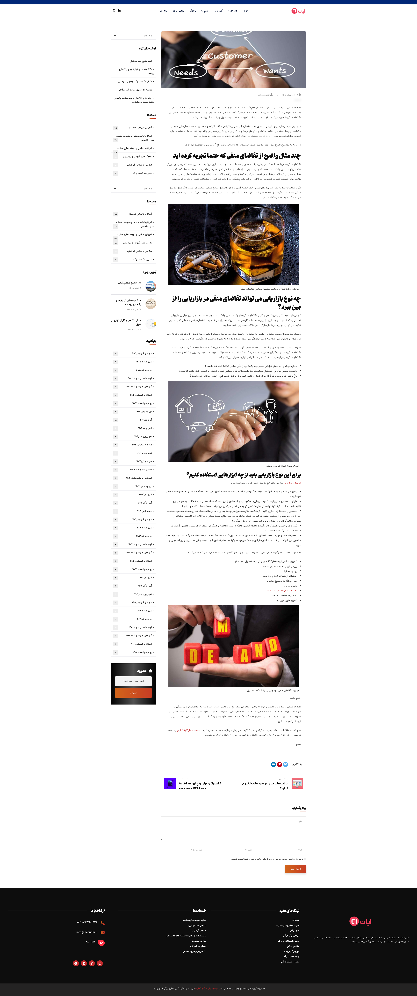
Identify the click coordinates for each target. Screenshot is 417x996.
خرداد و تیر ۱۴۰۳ (133, 536)
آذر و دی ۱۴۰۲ (133, 577)
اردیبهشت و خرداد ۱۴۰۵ (133, 378)
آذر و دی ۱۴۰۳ (133, 494)
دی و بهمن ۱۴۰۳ (133, 486)
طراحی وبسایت (199, 941)
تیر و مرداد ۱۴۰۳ (133, 528)
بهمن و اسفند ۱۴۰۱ (133, 652)
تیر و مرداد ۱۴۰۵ (133, 362)
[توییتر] (285, 764)
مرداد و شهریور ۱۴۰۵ (133, 353)
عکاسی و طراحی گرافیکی (133, 165)
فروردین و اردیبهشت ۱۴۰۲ (133, 636)
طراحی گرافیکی (199, 931)
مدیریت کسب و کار (133, 173)
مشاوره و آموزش (198, 946)
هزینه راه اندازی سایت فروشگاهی (135, 90)
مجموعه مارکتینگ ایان (189, 730)
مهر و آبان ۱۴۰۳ (133, 511)
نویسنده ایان (263, 95)
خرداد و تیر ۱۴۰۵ (133, 370)
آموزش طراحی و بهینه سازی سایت (133, 149)
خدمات (295, 920)
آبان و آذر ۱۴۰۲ (133, 586)
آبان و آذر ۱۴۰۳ (133, 503)
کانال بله (90, 942)
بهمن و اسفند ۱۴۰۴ (133, 403)
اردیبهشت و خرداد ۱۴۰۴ (133, 470)
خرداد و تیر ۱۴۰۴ (133, 461)
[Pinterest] (279, 764)
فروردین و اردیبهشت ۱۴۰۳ (133, 553)
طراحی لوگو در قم (291, 936)
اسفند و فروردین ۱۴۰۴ (133, 395)
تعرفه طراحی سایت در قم (287, 925)
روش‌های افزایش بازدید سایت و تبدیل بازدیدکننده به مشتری (134, 100)
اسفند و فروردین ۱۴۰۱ (133, 644)
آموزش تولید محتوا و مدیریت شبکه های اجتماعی (134, 138)
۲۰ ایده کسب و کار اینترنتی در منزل (134, 81)
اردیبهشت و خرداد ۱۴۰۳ (133, 544)
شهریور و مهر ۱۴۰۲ (133, 594)
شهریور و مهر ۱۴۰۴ (133, 436)
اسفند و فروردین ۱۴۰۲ (133, 561)
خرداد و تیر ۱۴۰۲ (133, 619)
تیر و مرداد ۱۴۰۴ (133, 453)
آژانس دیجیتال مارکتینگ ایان (208, 988)
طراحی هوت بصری (197, 925)
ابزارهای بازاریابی (292, 483)
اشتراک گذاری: (299, 764)
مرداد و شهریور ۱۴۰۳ (133, 519)
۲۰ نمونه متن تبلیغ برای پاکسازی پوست (136, 71)
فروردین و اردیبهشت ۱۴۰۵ (133, 387)
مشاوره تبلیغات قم (290, 962)
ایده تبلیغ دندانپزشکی (141, 61)
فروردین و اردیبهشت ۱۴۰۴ (133, 478)
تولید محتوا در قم (291, 957)
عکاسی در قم (293, 946)
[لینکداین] (273, 764)
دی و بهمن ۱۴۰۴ (133, 411)
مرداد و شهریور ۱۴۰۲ (133, 602)
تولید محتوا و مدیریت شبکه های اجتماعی (186, 936)
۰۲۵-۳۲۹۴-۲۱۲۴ (87, 922)
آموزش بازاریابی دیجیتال (133, 128)
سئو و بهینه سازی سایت (194, 920)
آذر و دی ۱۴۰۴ (133, 420)
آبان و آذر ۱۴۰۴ (133, 428)
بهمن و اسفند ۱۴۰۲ (133, 569)
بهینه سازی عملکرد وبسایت (282, 590)
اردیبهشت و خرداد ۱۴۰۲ (133, 627)
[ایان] (298, 11)
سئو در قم (294, 931)
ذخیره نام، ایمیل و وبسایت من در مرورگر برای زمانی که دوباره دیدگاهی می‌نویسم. (266, 859)
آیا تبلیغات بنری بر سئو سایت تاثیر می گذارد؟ (264, 786)
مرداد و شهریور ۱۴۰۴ (133, 445)
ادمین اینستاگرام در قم (288, 941)
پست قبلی (283, 779)
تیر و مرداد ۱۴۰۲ (133, 611)
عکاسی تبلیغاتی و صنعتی (194, 951)
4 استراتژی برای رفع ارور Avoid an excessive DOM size (200, 786)
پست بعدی (183, 779)
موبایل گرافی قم (291, 951)
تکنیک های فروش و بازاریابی (133, 156)
